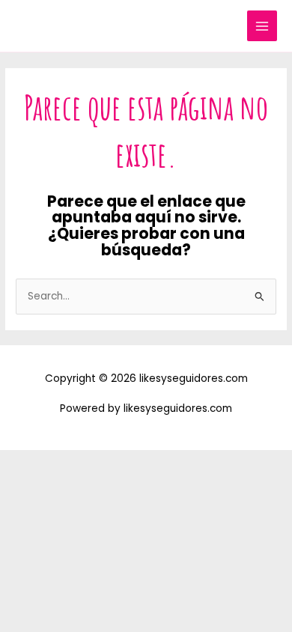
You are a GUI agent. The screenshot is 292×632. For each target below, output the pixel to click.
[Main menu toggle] (262, 25)
